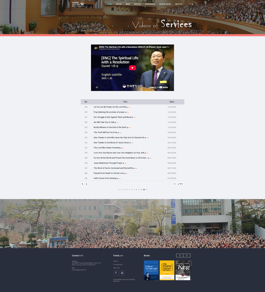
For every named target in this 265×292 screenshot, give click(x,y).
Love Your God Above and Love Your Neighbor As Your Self (119, 153)
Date (172, 102)
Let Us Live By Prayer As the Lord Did (110, 107)
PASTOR (119, 4)
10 (141, 190)
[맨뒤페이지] (146, 189)
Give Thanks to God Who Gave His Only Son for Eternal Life (119, 137)
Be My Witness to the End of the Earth (110, 127)
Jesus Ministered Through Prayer (108, 163)
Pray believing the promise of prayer (109, 112)
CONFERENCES (150, 4)
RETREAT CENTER (165, 4)
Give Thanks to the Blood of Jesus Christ (111, 143)
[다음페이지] (144, 189)
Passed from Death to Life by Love (109, 173)
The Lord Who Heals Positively (107, 148)
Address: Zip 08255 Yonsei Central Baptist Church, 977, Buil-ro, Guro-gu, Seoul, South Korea (87, 263)
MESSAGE (137, 4)
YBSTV (115, 261)
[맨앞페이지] (118, 189)
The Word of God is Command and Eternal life (113, 168)
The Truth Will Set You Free (106, 132)
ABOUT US (178, 4)
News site (116, 268)
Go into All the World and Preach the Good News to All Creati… (121, 158)
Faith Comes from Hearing (105, 178)
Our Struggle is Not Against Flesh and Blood (113, 117)
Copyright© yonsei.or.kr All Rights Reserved (124, 280)
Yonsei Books (118, 264)
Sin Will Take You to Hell (104, 122)
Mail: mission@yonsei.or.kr (79, 269)
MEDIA (128, 4)
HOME (110, 4)
